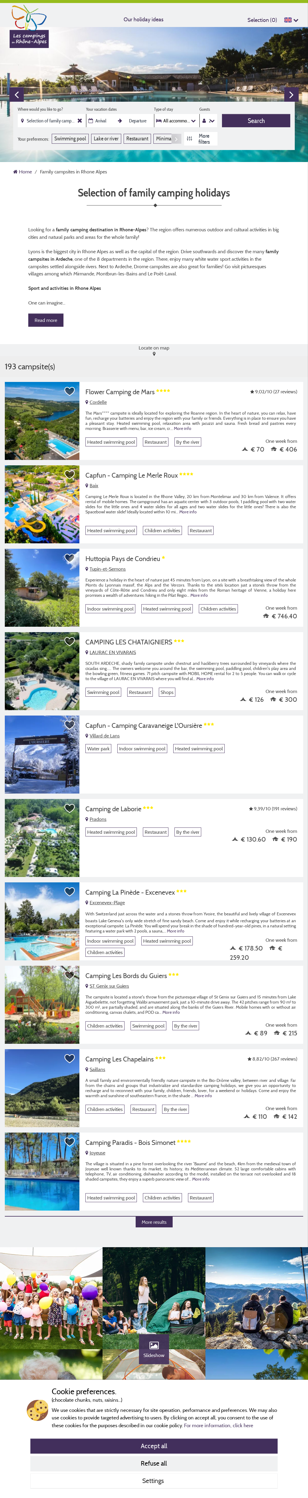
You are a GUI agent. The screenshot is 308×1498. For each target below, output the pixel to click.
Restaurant (137, 138)
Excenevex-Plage (107, 902)
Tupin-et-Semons (108, 569)
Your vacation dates (101, 109)
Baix (94, 485)
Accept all (154, 1446)
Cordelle (98, 402)
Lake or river (106, 138)
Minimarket (167, 138)
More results (154, 1222)
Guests (204, 109)
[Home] (29, 17)
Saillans (97, 1069)
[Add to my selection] (70, 391)
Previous (16, 94)
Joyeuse (97, 1153)
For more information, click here (218, 1425)
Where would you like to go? (40, 109)
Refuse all (154, 1463)
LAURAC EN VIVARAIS (113, 652)
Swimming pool (70, 138)
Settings (153, 1480)
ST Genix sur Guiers (109, 986)
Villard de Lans (105, 736)
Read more (46, 320)
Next (291, 94)
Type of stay (163, 109)
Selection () (262, 20)
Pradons (98, 819)
